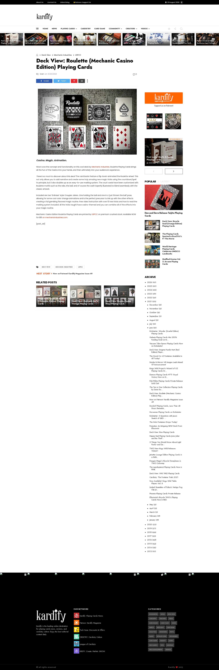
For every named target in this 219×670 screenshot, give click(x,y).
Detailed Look (161, 636)
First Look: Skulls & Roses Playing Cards (11, 42)
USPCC (78, 55)
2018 (149, 532)
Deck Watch (153, 645)
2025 (150, 286)
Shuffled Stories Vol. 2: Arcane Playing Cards (171, 261)
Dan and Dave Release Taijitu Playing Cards (163, 214)
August (153, 320)
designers (163, 632)
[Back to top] (212, 664)
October (153, 312)
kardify (163, 641)
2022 (150, 297)
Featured (163, 619)
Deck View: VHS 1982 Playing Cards (165, 473)
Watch (151, 627)
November (154, 308)
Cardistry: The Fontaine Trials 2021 (164, 477)
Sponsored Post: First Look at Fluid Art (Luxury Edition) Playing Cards (35, 43)
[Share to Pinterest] (74, 81)
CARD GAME (99, 28)
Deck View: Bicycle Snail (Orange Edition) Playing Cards (172, 223)
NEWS (54, 28)
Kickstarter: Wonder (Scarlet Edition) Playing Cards (164, 332)
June (151, 327)
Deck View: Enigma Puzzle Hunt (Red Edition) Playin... (164, 351)
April (152, 508)
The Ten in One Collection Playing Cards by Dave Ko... (166, 388)
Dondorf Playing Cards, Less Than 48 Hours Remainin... (165, 407)
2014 (149, 547)
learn (171, 641)
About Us (39, 2)
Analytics (152, 632)
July (151, 324)
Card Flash (165, 623)
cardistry (152, 619)
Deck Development (155, 649)
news (163, 614)
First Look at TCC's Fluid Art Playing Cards (158, 42)
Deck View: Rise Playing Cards (162, 432)
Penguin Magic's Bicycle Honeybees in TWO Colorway (165, 462)
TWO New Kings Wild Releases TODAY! (163, 449)
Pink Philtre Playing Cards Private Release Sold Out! (166, 382)
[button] (169, 28)
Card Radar (153, 623)
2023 (150, 293)
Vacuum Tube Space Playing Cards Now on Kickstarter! (166, 344)
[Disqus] (87, 345)
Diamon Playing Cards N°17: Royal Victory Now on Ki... (164, 375)
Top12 (172, 632)
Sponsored (173, 636)
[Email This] (81, 81)
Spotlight (160, 627)
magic (151, 636)
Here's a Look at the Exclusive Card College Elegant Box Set (206, 43)
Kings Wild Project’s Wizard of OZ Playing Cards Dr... (164, 369)
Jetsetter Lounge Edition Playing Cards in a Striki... (166, 456)
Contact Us (51, 2)
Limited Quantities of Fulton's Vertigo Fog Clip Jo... (166, 488)
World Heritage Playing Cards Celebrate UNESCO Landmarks (171, 250)
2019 (149, 528)
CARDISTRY (85, 28)
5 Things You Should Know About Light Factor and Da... (165, 443)
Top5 (162, 645)
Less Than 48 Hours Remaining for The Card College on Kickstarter (181, 43)
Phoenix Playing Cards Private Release (165, 493)
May (152, 504)
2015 (149, 543)
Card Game (153, 641)
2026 (150, 282)
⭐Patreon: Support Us (82, 2)
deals (171, 619)
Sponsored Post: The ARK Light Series (60, 42)
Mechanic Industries (63, 55)
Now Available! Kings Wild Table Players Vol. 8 (163, 482)
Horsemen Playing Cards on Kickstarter (165, 412)
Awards (168, 649)
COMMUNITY (114, 28)
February (153, 516)
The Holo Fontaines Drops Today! (163, 422)
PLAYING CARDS (68, 28)
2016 (149, 539)
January (153, 519)
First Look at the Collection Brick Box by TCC (109, 42)
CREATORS (130, 28)
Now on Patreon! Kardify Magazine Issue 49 (73, 273)
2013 (149, 551)
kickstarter (153, 614)
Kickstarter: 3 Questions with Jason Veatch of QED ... (163, 417)
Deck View (46, 55)
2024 (150, 290)
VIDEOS (144, 28)
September (154, 316)
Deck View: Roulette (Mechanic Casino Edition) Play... (165, 394)
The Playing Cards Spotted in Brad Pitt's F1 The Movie (172, 236)
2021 (149, 301)
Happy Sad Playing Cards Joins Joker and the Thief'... (165, 437)
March (152, 512)
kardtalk (170, 645)
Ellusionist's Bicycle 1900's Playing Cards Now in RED (164, 498)
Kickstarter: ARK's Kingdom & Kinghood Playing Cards (85, 42)
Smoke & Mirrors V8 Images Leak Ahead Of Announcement (166, 363)
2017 (149, 536)
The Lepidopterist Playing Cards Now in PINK (166, 468)
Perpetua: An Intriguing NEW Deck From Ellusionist (166, 427)
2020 (150, 524)
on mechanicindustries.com (54, 217)
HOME (45, 28)
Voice (174, 623)
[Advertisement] (110, 15)
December (154, 304)
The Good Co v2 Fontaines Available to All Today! (166, 357)
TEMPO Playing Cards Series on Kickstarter (132, 42)
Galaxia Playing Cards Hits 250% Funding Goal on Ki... (163, 338)
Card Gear (170, 627)
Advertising (64, 2)
